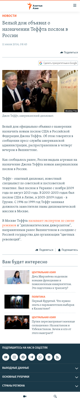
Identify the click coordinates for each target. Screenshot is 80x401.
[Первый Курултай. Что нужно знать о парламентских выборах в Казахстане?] (16, 302)
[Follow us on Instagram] (14, 357)
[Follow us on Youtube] (5, 357)
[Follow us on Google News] (48, 357)
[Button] (69, 52)
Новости (9, 16)
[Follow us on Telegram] (31, 357)
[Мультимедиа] (24, 396)
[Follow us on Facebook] (23, 357)
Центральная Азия (44, 272)
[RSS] (57, 357)
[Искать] (55, 396)
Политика (38, 297)
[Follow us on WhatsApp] (40, 357)
